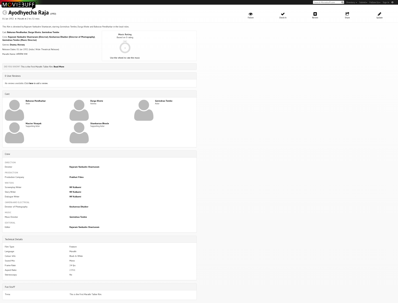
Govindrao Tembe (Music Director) (19, 40)
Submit (362, 2)
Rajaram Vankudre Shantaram (84, 166)
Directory (350, 2)
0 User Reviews (13, 75)
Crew (7, 153)
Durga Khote (34, 32)
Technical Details (14, 239)
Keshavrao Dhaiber (78, 206)
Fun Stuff (10, 286)
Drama (13, 44)
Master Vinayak (33, 123)
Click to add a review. (36, 83)
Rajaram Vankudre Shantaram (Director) (28, 36)
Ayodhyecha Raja (28, 12)
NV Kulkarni (75, 187)
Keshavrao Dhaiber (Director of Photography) (72, 36)
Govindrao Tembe (50, 32)
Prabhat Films (76, 177)
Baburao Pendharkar (17, 32)
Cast (7, 93)
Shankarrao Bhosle (99, 123)
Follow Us (374, 2)
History (21, 44)
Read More (59, 66)
